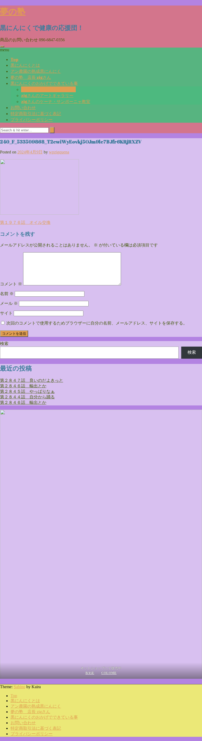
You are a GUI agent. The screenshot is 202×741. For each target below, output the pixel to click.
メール (9, 303)
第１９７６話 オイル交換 (25, 222)
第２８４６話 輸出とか (23, 386)
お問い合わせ (23, 107)
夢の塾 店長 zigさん (31, 77)
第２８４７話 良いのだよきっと (31, 380)
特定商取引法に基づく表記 (36, 113)
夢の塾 (13, 11)
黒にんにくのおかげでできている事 (44, 83)
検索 (4, 343)
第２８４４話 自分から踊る (27, 397)
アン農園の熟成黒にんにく (36, 71)
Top (14, 59)
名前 (7, 293)
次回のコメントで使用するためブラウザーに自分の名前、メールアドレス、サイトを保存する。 (96, 323)
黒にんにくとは (25, 65)
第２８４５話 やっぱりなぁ (27, 391)
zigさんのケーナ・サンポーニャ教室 (55, 101)
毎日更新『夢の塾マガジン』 (48, 89)
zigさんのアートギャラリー (47, 95)
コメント (11, 284)
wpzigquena (59, 152)
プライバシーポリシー (32, 119)
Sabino (19, 687)
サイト (6, 313)
